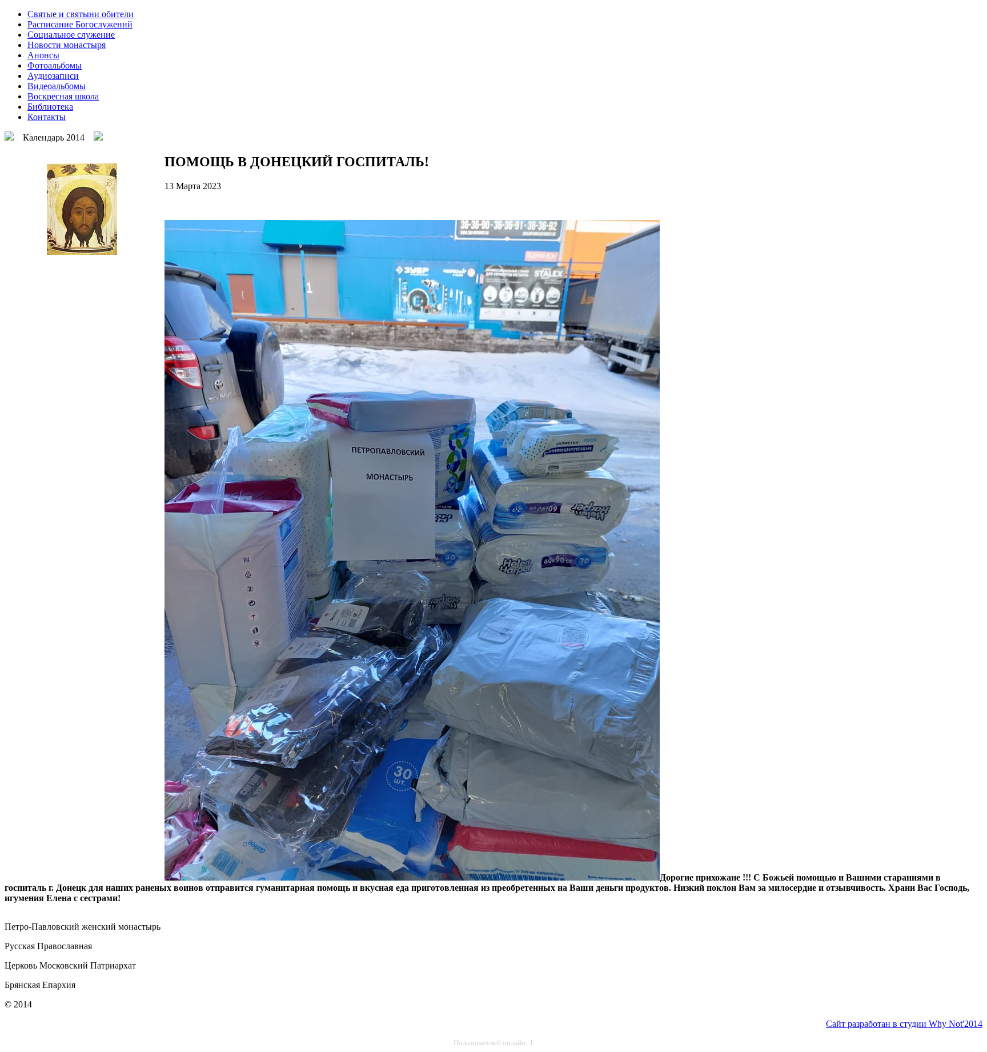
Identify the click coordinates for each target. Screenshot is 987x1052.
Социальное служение (71, 34)
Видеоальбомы (56, 86)
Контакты (46, 117)
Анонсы (43, 55)
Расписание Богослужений (80, 24)
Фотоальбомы (54, 65)
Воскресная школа (63, 96)
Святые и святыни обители (80, 14)
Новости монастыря (66, 45)
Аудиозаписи (53, 76)
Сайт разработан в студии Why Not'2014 (904, 1024)
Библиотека (50, 106)
